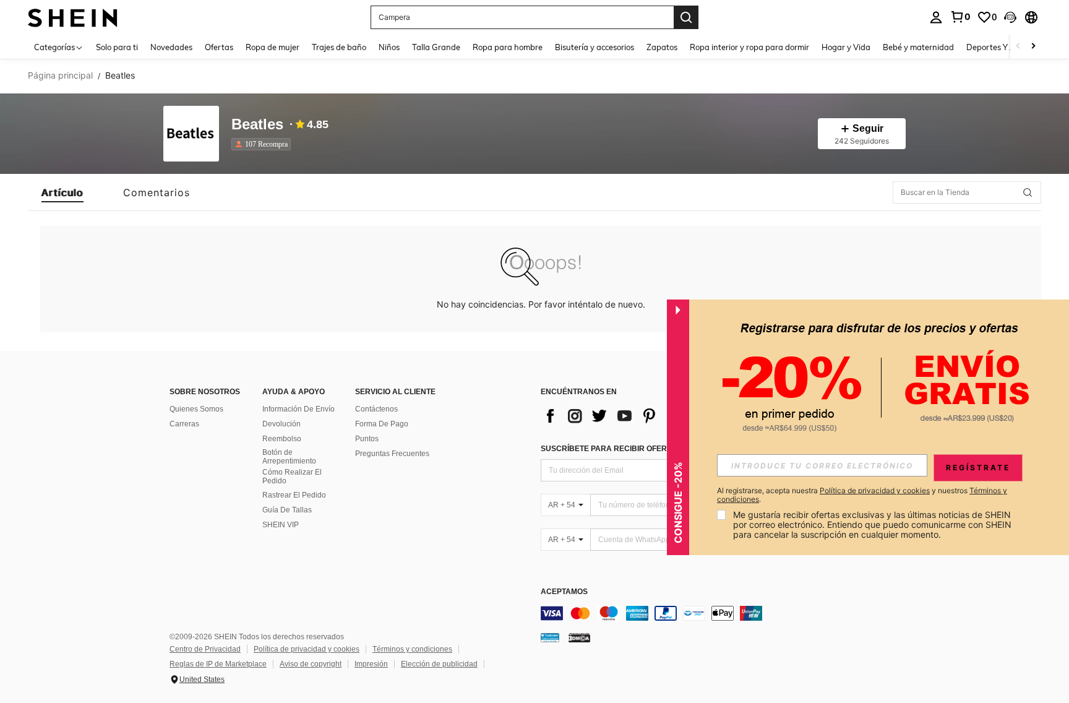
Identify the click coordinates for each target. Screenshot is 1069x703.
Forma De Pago (381, 424)
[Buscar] (686, 17)
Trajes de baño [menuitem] (339, 47)
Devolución (281, 424)
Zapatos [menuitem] (661, 47)
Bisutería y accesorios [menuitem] (594, 47)
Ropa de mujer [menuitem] (272, 47)
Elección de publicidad (439, 664)
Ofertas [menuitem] (219, 47)
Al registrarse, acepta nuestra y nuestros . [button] (862, 495)
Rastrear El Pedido (294, 495)
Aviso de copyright (310, 664)
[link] (960, 16)
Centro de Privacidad (205, 649)
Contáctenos (376, 409)
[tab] (62, 192)
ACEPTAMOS (564, 592)
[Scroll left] (1018, 47)
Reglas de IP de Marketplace (218, 664)
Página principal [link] (60, 75)
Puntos (367, 438)
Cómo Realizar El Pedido (292, 476)
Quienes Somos (196, 409)
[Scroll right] (1033, 47)
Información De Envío (298, 409)
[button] (1010, 17)
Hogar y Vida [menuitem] (846, 47)
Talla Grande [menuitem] (436, 47)
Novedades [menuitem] (171, 47)
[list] (640, 416)
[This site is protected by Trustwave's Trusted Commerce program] (550, 637)
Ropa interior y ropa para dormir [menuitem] (749, 47)
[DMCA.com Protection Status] (579, 637)
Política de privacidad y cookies (306, 649)
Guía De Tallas (287, 510)
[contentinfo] (726, 613)
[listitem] (263, 144)
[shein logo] (73, 17)
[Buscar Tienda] (1027, 192)
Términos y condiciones (412, 649)
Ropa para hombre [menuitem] (508, 47)
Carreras (184, 424)
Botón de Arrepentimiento (289, 456)
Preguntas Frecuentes (392, 453)
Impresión (371, 664)
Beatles (257, 124)
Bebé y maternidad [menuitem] (918, 47)
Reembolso (281, 438)
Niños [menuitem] (389, 47)
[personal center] (936, 17)
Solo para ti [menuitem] (117, 47)
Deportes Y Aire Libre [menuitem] (1005, 47)
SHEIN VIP (280, 524)
